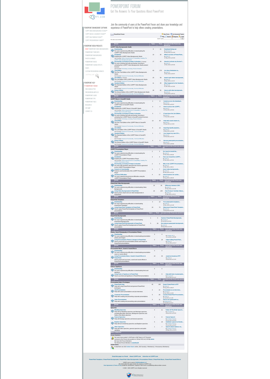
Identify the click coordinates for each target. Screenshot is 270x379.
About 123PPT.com (135, 356)
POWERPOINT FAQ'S (90, 102)
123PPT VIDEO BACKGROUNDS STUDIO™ (96, 31)
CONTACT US (88, 111)
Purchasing (124, 68)
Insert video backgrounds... (171, 169)
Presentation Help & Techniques (120, 282)
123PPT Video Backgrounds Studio (121, 47)
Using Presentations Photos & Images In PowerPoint (130, 239)
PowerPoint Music (159, 359)
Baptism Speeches (120, 322)
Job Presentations (119, 290)
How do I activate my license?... (173, 61)
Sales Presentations (120, 299)
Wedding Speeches (120, 310)
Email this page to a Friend (120, 356)
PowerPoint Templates (117, 199)
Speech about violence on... (174, 327)
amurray (165, 219)
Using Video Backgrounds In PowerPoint (126, 191)
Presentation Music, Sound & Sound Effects (124, 248)
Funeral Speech (170, 317)
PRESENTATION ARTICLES (92, 92)
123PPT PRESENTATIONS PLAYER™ (94, 40)
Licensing (130, 68)
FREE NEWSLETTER (90, 89)
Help (163, 36)
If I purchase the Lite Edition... (172, 113)
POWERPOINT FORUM (91, 86)
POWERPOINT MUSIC (91, 62)
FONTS (87, 68)
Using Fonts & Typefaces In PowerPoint (126, 274)
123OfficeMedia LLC (141, 362)
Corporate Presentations (121, 294)
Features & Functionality (127, 75)
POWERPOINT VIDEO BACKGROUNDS (96, 49)
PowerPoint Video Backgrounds (120, 183)
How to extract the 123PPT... (171, 106)
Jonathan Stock (171, 318)
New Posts (166, 34)
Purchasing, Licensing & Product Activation (127, 61)
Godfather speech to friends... (174, 322)
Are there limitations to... (171, 70)
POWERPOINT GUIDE (91, 96)
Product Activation (137, 68)
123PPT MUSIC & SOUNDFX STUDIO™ (95, 34)
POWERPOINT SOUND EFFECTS (93, 65)
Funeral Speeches (119, 317)
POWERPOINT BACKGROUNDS (93, 55)
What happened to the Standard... (174, 83)
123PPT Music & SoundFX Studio (120, 99)
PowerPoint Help (119, 284)
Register (175, 36)
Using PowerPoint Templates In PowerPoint (127, 207)
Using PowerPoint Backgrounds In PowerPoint (128, 223)
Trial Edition (117, 70)
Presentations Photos (146, 359)
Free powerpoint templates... (171, 202)
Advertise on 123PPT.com (150, 356)
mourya (166, 291)
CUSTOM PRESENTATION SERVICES (94, 71)
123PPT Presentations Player (119, 149)
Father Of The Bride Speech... (174, 310)
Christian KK (170, 235)
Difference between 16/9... (173, 185)
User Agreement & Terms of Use (112, 365)
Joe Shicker (170, 311)
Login (182, 36)
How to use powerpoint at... (171, 299)
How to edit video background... (173, 90)
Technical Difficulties (139, 75)
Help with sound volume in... (171, 120)
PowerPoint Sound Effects (173, 359)
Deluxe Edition (118, 90)
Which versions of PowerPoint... (173, 54)
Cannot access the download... (172, 101)
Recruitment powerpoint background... (172, 223)
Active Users (115, 344)
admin (167, 56)
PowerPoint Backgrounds (118, 216)
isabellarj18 (135, 343)
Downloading (118, 49)
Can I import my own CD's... (171, 133)
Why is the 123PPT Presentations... (173, 163)
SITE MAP (87, 108)
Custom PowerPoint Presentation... (173, 294)
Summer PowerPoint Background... (171, 218)
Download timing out (170, 49)
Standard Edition (119, 83)
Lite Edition (117, 77)
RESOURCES (88, 105)
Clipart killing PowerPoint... (174, 239)
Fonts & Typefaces (116, 266)
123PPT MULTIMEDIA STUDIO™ (93, 37)
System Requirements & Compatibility (131, 58)
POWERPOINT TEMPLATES (92, 52)
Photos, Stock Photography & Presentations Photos (126, 232)
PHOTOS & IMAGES (90, 59)
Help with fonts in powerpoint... (175, 274)
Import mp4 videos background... (174, 77)
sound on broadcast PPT (173, 256)
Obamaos (168, 50)
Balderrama (167, 301)
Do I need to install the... (170, 151)
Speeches (114, 308)
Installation (117, 54)
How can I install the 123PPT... (172, 157)
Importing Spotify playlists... (171, 128)
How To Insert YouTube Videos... (174, 191)
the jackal (169, 275)
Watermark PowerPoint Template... (173, 207)
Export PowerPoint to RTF (170, 284)
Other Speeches (119, 327)
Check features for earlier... (171, 174)
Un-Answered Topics (178, 34)
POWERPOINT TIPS (90, 99)
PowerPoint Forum (119, 34)
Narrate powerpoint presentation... (173, 140)
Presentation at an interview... (172, 290)
